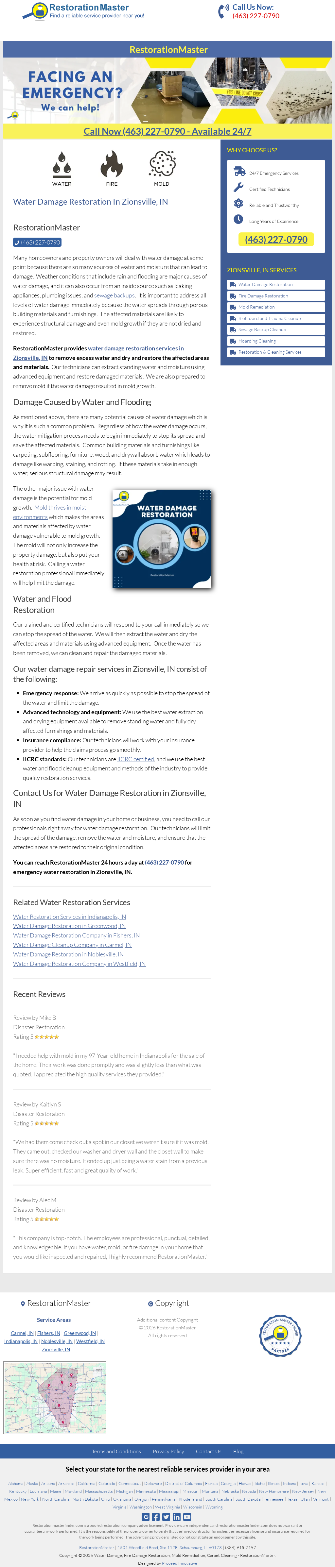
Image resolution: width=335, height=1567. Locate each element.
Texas (292, 1499)
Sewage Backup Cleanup (262, 329)
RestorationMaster (96, 1547)
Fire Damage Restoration (263, 295)
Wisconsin (192, 1506)
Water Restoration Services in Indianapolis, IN (69, 916)
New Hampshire (274, 1491)
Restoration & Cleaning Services (270, 352)
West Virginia (167, 1506)
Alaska (32, 1483)
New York (30, 1499)
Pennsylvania (163, 1499)
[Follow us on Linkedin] (176, 1516)
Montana (210, 1491)
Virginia (119, 1506)
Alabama (15, 1483)
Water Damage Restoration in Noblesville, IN (68, 954)
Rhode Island (190, 1499)
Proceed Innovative (179, 1563)
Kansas (318, 1483)
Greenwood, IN (80, 1333)
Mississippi (169, 1491)
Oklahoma (122, 1499)
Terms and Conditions (116, 1451)
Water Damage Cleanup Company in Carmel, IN (72, 944)
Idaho (260, 1483)
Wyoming (214, 1506)
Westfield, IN (90, 1341)
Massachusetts (99, 1491)
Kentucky (17, 1491)
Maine (56, 1491)
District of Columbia (183, 1483)
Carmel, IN (22, 1333)
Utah (305, 1499)
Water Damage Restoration (265, 284)
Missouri (191, 1491)
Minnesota (146, 1491)
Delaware (153, 1483)
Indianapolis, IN (21, 1341)
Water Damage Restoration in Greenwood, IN (69, 925)
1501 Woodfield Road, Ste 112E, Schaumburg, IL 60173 (169, 1547)
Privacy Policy (168, 1451)
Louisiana (38, 1491)
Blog (238, 1451)
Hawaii (245, 1483)
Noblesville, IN (57, 1341)
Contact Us (208, 1451)
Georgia (228, 1483)
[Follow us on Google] (146, 1517)
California (86, 1483)
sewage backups (114, 295)
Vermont (321, 1499)
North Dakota (85, 1499)
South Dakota (248, 1499)
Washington (141, 1506)
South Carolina (218, 1499)
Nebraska (230, 1491)
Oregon (141, 1499)
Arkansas (66, 1483)
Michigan (124, 1491)
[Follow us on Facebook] (155, 1516)
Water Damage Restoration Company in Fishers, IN (76, 935)
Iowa (303, 1483)
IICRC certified (135, 759)
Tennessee (274, 1499)
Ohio (105, 1499)
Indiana (289, 1483)
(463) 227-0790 (256, 15)
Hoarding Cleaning (257, 341)
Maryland (73, 1491)
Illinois (274, 1483)
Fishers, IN (48, 1333)
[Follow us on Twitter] (166, 1516)
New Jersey (303, 1491)
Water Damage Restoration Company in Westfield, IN (79, 963)
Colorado (106, 1483)
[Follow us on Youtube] (187, 1516)
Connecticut (129, 1483)
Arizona (48, 1483)
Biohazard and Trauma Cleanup (269, 318)
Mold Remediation (256, 307)
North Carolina (55, 1499)
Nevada (249, 1491)
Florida (211, 1483)
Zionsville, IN (56, 1349)
